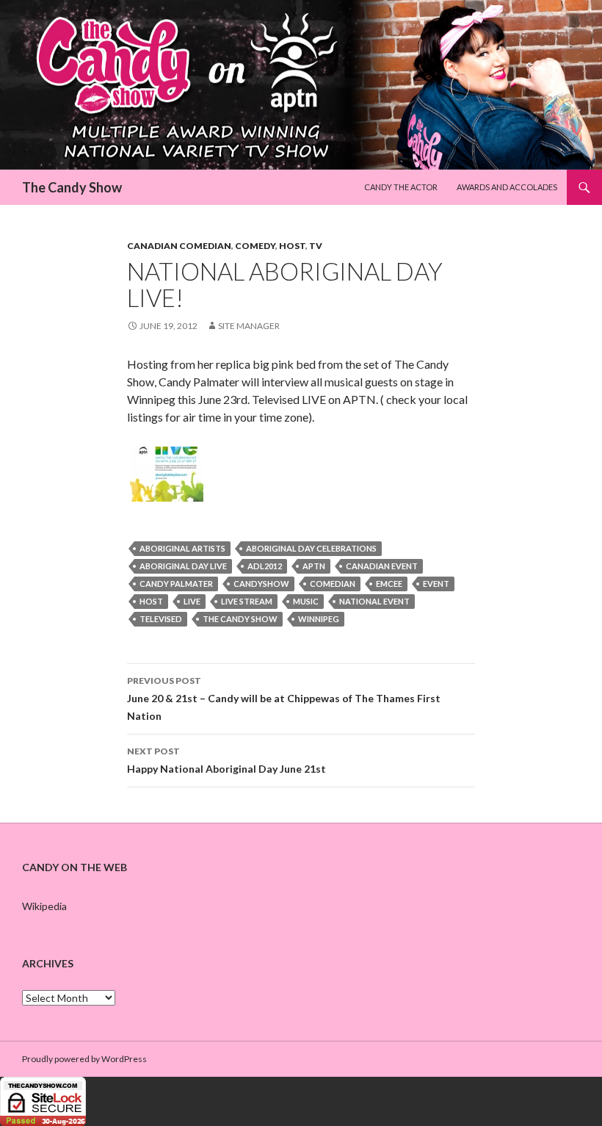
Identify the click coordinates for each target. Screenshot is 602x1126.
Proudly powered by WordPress (84, 1058)
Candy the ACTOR (401, 187)
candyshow (261, 583)
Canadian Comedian (179, 245)
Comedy (255, 245)
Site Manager (249, 325)
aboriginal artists (182, 548)
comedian (332, 583)
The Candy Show (72, 187)
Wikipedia (44, 906)
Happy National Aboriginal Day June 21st (226, 760)
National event (374, 601)
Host (292, 245)
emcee (389, 583)
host (151, 601)
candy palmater (176, 583)
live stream (246, 601)
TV (315, 245)
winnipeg (318, 619)
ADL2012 (264, 566)
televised (160, 619)
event (436, 583)
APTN (313, 566)
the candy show (240, 619)
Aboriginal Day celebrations (311, 548)
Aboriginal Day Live (183, 566)
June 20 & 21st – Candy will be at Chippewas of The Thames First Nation (283, 698)
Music (306, 601)
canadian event (382, 566)
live (192, 601)
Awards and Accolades (507, 187)
